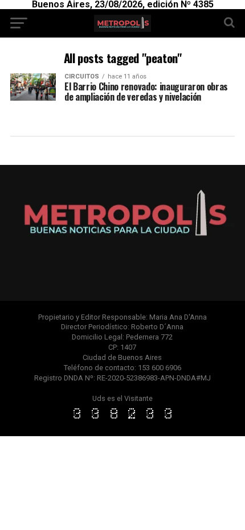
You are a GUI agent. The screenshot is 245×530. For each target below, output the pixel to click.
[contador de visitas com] (122, 419)
